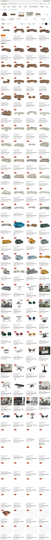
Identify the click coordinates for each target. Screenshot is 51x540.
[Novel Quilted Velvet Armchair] (44, 433)
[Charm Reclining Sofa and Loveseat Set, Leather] (44, 257)
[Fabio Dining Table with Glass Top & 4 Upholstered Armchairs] (32, 401)
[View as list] (49, 24)
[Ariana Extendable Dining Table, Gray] (6, 466)
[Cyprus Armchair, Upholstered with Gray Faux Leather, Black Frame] (44, 417)
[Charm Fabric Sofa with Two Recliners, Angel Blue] (32, 257)
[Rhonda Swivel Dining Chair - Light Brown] (29, 361)
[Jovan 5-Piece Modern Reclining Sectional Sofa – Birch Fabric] (44, 192)
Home (2, 9)
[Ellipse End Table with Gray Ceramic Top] (44, 513)
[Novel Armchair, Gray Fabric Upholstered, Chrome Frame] (19, 433)
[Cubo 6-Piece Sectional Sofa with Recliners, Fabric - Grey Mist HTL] (39, 218)
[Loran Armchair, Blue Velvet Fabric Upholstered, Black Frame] (44, 529)
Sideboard (41, 357)
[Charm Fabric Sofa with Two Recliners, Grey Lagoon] (6, 287)
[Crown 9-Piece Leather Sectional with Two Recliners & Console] (19, 65)
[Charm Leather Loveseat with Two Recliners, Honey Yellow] (44, 271)
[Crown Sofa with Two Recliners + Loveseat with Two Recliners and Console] (6, 65)
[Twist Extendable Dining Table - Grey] (15, 379)
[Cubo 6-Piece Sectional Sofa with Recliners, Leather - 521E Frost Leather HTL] (5, 43)
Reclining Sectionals (17, 37)
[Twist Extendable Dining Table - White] (14, 379)
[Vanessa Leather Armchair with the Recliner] (32, 144)
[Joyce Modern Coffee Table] (44, 319)
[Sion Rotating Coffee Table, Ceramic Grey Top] (6, 450)
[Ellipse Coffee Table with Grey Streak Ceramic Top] (32, 450)
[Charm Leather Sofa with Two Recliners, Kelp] (44, 225)
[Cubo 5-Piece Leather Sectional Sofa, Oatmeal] (19, 160)
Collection (5, 9)
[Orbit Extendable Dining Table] (6, 385)
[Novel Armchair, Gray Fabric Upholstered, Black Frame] (6, 433)
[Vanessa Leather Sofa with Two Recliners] (6, 160)
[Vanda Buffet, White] (19, 466)
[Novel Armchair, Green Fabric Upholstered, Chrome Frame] (19, 417)
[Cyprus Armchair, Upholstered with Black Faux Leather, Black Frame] (32, 482)
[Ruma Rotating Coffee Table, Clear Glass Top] (32, 287)
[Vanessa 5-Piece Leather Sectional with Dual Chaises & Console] (32, 128)
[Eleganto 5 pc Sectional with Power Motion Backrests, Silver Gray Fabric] (19, 207)
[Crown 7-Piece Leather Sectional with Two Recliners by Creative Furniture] (32, 81)
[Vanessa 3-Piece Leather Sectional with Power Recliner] (19, 144)
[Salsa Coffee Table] (6, 513)
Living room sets (3, 72)
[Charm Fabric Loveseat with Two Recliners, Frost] (6, 257)
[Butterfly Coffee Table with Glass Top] (19, 351)
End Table (40, 520)
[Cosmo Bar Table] (44, 368)
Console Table (16, 310)
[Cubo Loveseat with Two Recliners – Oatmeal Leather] (32, 176)
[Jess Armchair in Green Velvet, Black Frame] (6, 335)
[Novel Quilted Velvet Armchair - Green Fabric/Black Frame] (40, 444)
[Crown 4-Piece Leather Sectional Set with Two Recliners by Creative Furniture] (44, 81)
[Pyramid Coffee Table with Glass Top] (6, 319)
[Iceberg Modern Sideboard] (44, 351)
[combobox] (25, 4)
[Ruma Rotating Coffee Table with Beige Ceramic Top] (19, 450)
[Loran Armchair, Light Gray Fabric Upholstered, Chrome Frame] (44, 497)
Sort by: (29, 23)
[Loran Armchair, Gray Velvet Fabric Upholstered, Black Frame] (32, 513)
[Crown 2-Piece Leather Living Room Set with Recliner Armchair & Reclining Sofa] (32, 225)
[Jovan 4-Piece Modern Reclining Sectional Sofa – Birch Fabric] (32, 192)
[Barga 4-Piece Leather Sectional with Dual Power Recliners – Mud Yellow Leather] (19, 49)
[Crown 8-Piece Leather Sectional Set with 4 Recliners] (19, 81)
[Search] (41, 3)
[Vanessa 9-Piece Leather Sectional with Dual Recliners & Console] (32, 113)
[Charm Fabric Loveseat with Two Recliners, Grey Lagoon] (44, 241)
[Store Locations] (43, 3)
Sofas (40, 182)
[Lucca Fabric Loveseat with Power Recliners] (19, 225)
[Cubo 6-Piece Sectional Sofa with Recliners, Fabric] (44, 207)
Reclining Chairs (29, 151)
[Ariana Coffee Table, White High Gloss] (6, 351)
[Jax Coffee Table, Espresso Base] (44, 303)
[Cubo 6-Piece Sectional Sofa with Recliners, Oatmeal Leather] (32, 207)
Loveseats (28, 182)
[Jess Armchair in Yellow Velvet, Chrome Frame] (19, 482)
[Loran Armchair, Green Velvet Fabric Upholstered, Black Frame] (6, 529)
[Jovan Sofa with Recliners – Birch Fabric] (44, 176)
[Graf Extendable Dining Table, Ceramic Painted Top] (6, 497)
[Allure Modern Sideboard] (6, 368)
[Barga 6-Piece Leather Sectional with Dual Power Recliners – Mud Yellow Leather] (44, 30)
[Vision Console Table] (19, 497)
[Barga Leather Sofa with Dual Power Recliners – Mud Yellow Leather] (32, 49)
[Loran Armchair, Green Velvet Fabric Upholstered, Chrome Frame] (19, 529)
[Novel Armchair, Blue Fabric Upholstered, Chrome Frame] (6, 417)
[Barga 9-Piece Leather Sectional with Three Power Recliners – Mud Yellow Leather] (19, 30)
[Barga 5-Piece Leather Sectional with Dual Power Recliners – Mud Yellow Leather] (6, 49)
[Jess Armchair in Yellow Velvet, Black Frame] (32, 335)
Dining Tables (3, 392)
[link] (5, 15)
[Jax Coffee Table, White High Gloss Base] (44, 287)
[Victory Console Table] (19, 303)
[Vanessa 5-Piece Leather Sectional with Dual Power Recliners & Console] (44, 128)
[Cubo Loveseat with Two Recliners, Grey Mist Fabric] (6, 176)
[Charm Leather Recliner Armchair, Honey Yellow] (32, 241)
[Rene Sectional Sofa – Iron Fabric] (6, 207)
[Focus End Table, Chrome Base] (32, 417)
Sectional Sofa (28, 72)
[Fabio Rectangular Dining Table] (19, 287)
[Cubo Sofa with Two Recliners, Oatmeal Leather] (19, 176)
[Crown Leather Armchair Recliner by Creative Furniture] (32, 97)
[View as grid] (46, 24)
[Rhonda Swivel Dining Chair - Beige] (26, 361)
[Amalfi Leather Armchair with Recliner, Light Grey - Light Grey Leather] (1, 281)
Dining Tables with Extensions (31, 392)
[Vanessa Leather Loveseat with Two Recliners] (44, 144)
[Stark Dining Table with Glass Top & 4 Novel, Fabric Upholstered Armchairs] (44, 401)
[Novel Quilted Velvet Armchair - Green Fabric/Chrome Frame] (39, 444)
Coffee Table (3, 520)
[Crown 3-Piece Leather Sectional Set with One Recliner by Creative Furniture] (6, 97)
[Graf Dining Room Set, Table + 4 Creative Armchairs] (19, 401)
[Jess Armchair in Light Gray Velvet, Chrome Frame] (32, 466)
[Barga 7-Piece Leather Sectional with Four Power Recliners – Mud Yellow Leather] (32, 30)
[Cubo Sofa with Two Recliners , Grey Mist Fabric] (44, 160)
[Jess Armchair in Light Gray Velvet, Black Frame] (44, 466)
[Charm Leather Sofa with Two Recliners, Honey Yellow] (6, 241)
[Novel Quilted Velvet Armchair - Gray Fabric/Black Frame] (43, 444)
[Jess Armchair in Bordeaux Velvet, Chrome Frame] (6, 482)
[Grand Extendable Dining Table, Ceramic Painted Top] (44, 335)
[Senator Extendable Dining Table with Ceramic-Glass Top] (19, 385)
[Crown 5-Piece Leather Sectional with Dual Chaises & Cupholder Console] (32, 65)
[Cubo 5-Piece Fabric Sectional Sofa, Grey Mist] (32, 160)
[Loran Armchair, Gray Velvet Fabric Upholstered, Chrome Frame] (19, 513)
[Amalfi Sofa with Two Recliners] (32, 271)
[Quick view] (10, 28)
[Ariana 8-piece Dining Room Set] (44, 385)
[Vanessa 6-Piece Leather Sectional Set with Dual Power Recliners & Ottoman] (6, 128)
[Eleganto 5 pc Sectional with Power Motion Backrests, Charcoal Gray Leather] (6, 225)
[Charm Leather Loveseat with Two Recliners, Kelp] (19, 241)
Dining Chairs (28, 310)
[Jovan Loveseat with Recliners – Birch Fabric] (6, 192)
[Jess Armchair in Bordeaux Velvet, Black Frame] (19, 335)
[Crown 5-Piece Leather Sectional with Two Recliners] (44, 65)
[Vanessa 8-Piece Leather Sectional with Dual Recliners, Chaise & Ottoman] (44, 113)
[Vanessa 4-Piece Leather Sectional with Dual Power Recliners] (6, 144)
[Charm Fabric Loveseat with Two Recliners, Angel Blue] (19, 257)
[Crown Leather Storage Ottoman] (6, 81)
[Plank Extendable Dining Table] (32, 368)
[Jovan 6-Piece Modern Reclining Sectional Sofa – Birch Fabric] (19, 192)
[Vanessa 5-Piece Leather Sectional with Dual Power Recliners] (19, 128)
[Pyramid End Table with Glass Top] (19, 319)
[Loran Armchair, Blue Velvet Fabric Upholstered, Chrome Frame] (32, 529)
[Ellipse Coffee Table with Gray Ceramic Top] (44, 450)
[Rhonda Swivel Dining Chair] (32, 351)
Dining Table (3, 310)
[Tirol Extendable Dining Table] (32, 385)
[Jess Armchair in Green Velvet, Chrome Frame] (32, 303)
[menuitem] (4, 7)
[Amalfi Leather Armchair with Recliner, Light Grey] (6, 271)
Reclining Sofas (29, 56)
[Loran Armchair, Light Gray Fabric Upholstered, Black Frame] (32, 497)
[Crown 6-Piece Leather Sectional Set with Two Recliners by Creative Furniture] (19, 97)
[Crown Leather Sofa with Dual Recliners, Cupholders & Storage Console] (44, 97)
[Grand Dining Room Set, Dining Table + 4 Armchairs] (6, 401)
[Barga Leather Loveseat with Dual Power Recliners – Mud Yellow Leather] (44, 49)
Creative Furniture (4, 37)
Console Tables (16, 504)
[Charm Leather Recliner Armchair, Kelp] (32, 433)
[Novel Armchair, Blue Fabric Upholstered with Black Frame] (32, 319)
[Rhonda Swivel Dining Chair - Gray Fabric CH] (28, 361)
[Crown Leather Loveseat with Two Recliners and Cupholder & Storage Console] (6, 113)
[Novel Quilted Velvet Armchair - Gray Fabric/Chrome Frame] (42, 444)
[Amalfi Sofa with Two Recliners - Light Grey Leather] (26, 281)
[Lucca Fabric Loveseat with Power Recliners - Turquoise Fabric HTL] (14, 234)
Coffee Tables (28, 294)
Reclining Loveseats (42, 56)
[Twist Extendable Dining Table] (19, 368)
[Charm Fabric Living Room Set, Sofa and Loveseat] (19, 271)
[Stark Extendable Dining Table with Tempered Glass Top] (6, 303)
